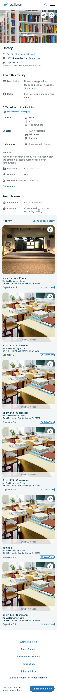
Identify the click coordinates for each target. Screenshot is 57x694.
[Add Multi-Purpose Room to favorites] (50, 229)
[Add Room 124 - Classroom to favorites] (50, 566)
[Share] (44, 15)
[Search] (45, 5)
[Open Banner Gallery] (28, 26)
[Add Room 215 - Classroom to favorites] (50, 431)
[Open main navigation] (52, 5)
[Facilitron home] (13, 6)
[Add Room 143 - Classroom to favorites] (50, 364)
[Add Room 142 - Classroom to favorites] (50, 297)
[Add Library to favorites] (51, 15)
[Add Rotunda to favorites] (50, 499)
